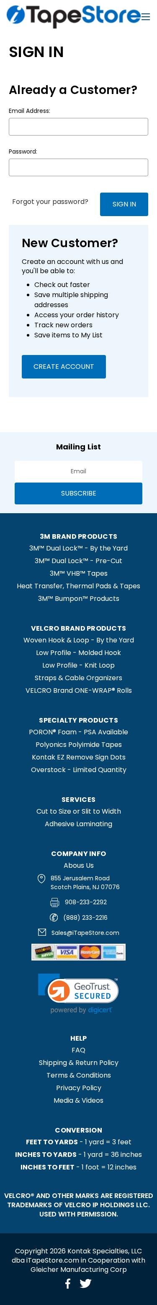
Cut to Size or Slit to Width (78, 811)
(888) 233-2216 (85, 918)
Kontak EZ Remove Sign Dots (79, 757)
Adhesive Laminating (78, 824)
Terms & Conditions (78, 1075)
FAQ (78, 1050)
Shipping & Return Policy (78, 1062)
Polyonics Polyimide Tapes (79, 744)
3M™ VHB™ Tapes (79, 573)
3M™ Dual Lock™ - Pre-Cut (78, 561)
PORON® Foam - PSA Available (78, 732)
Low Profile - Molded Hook (78, 653)
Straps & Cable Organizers (78, 678)
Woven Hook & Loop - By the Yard (78, 640)
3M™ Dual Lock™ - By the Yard (78, 548)
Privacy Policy (78, 1088)
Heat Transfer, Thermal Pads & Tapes (78, 586)
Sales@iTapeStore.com (85, 933)
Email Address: (29, 111)
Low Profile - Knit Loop (78, 665)
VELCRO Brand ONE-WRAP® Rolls (79, 690)
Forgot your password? (50, 201)
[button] (78, 994)
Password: (23, 151)
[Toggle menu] (145, 17)
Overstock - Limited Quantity (78, 770)
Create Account (63, 366)
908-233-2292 (86, 902)
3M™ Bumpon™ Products (78, 598)
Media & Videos (78, 1100)
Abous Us (79, 865)
